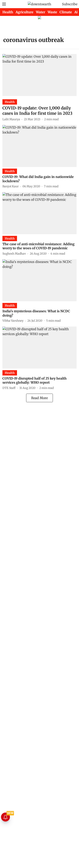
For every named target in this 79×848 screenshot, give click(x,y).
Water (40, 12)
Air (76, 12)
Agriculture (24, 12)
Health (7, 12)
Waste (52, 12)
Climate (66, 12)
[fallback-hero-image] (39, 75)
